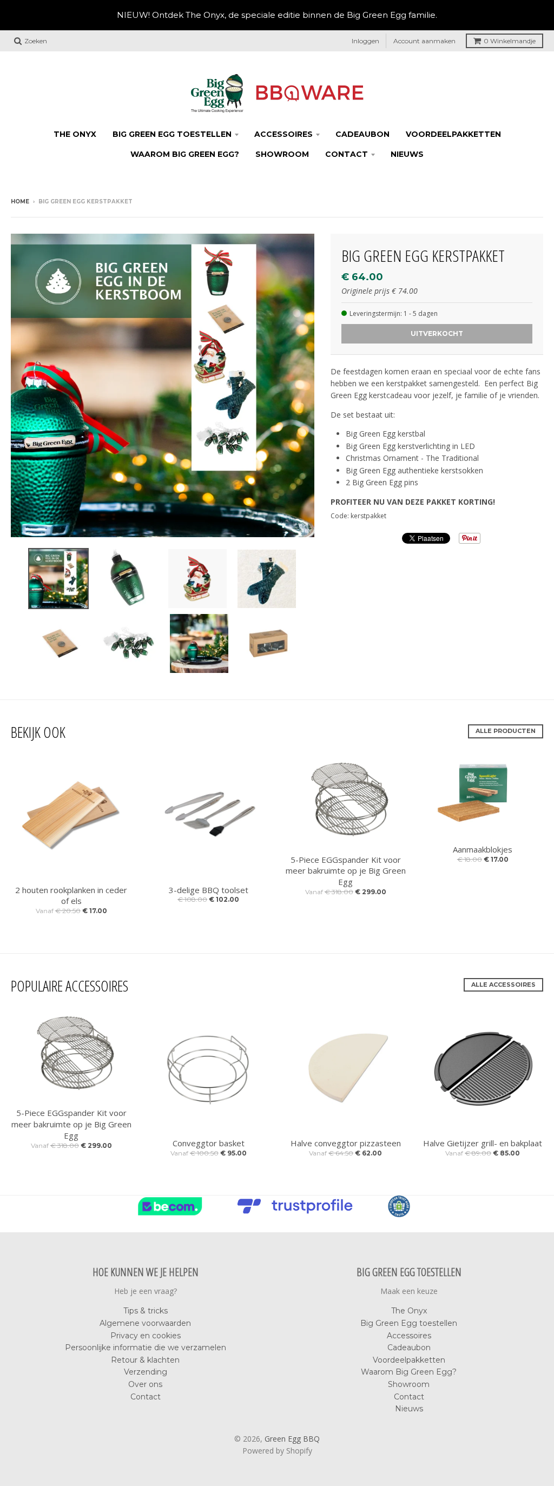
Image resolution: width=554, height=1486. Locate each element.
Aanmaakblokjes (482, 849)
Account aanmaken (424, 41)
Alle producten (506, 731)
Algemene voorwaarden (145, 1323)
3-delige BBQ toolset (208, 889)
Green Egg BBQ (292, 1439)
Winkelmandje (510, 41)
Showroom (282, 154)
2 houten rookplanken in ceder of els (71, 895)
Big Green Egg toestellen (172, 134)
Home (20, 201)
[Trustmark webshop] (297, 1214)
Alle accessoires (503, 984)
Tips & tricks (145, 1311)
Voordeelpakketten (453, 134)
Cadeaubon (362, 134)
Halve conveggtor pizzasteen (346, 1143)
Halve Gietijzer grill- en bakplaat (482, 1143)
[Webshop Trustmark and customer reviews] (173, 1214)
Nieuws (407, 154)
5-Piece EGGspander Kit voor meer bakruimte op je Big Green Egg (346, 871)
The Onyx (75, 134)
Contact (346, 154)
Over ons (145, 1384)
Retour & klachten (145, 1360)
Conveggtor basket (209, 1143)
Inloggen (365, 41)
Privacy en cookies (145, 1335)
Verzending (145, 1372)
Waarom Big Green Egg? (184, 154)
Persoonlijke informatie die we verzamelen (145, 1347)
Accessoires (283, 134)
